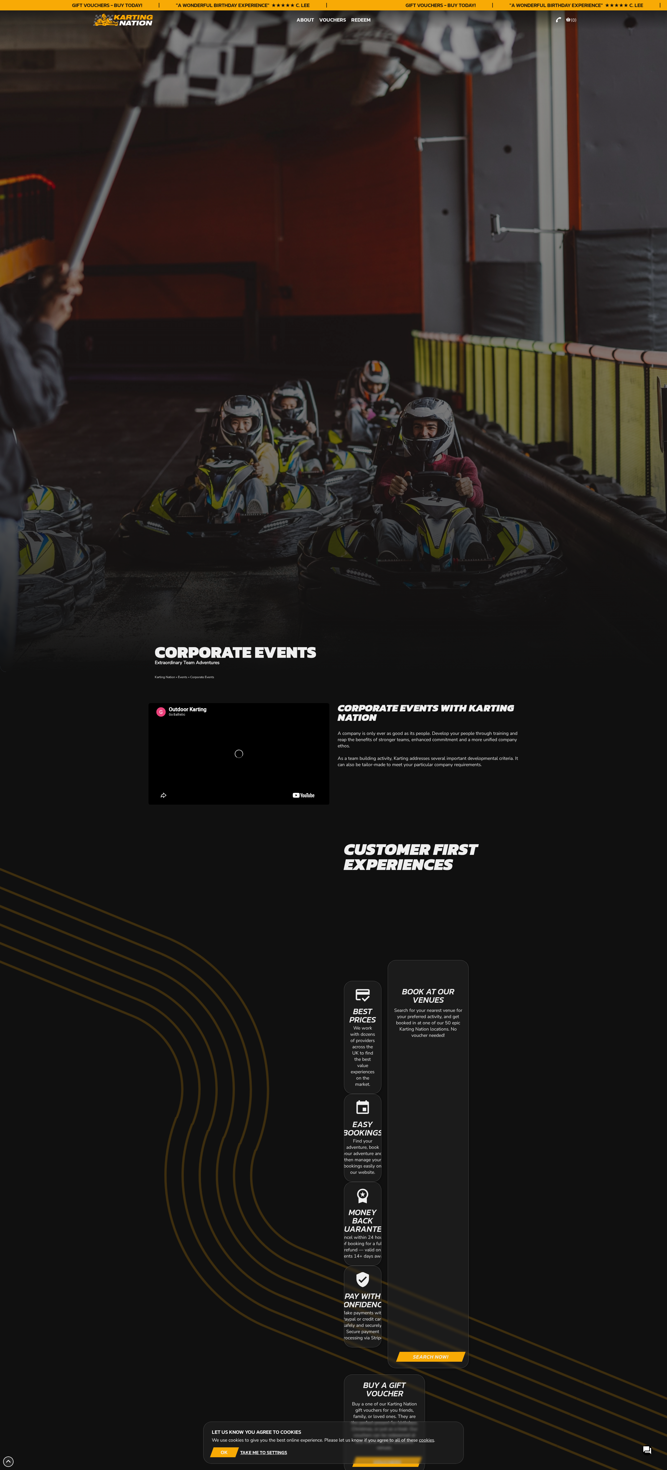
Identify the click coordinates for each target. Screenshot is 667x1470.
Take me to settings (263, 1452)
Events (182, 677)
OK (224, 1452)
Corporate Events (202, 677)
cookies (426, 1440)
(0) (574, 20)
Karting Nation (165, 677)
